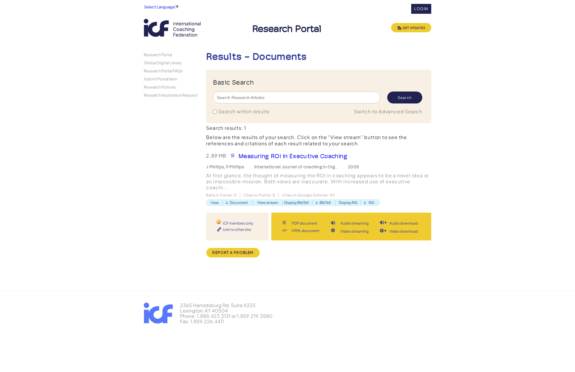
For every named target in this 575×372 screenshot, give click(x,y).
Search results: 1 (226, 128)
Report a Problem (232, 252)
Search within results (244, 111)
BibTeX (325, 202)
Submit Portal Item (160, 78)
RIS (371, 202)
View (215, 202)
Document (239, 202)
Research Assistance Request (171, 94)
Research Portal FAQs (163, 70)
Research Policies (160, 86)
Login (421, 8)
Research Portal (158, 54)
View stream (267, 202)
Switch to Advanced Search (388, 111)
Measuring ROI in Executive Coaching (292, 156)
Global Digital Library (163, 62)
